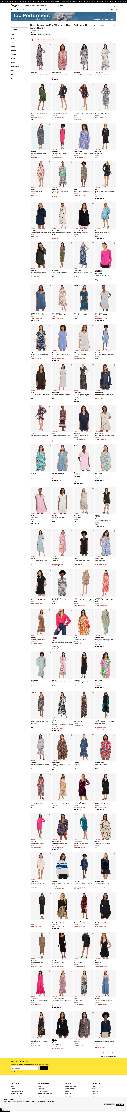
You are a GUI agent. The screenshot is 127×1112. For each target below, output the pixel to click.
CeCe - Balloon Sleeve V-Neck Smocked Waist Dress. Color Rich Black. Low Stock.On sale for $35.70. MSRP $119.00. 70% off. (84, 101)
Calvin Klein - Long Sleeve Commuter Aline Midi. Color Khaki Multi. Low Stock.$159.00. (41, 752)
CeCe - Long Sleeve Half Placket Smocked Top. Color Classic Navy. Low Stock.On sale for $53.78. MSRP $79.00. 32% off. (105, 1030)
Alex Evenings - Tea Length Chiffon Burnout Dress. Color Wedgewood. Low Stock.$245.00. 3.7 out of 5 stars (84, 261)
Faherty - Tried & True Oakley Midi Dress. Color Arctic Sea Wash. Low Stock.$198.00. (41, 548)
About (12, 1086)
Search (62, 5)
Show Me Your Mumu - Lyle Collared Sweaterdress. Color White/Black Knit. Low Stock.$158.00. (84, 220)
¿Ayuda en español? (43, 1091)
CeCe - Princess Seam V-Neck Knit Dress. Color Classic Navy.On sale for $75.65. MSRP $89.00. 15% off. (41, 342)
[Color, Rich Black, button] (56, 638)
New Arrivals (95, 1091)
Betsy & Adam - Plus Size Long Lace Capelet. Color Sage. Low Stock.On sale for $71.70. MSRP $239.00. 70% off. (41, 670)
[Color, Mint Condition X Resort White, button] (79, 473)
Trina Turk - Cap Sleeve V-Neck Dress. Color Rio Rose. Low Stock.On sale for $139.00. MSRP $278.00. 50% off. (62, 140)
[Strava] (19, 1077)
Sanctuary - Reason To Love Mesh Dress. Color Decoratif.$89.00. (62, 261)
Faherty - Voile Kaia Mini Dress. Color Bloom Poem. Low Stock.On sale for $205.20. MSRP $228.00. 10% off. (41, 180)
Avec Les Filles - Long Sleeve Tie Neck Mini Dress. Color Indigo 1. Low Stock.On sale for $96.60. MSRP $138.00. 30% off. (105, 382)
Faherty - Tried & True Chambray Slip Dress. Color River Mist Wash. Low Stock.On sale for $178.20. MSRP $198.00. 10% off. (105, 989)
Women (48, 34)
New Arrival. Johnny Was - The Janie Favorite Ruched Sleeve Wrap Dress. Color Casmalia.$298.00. (41, 711)
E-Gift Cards (68, 1096)
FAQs (39, 1086)
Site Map (67, 1091)
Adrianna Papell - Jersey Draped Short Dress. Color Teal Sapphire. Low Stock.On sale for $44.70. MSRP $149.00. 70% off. (84, 831)
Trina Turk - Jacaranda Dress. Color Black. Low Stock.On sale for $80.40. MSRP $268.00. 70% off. (84, 949)
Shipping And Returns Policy (45, 1093)
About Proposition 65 (43, 1096)
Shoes (93, 1096)
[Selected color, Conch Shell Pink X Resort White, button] (75, 473)
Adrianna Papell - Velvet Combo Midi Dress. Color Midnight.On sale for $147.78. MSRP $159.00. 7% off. (105, 871)
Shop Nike (97, 19)
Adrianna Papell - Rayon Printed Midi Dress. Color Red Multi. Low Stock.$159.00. (41, 791)
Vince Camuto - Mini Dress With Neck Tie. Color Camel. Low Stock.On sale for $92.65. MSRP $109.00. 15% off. (41, 871)
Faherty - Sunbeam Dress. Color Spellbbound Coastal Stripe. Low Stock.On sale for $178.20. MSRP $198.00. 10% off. (84, 989)
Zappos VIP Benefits (16, 1096)
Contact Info (41, 1088)
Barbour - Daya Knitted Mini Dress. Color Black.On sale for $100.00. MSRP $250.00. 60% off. (105, 910)
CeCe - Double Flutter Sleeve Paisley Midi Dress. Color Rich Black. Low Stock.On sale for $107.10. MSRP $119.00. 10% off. (62, 423)
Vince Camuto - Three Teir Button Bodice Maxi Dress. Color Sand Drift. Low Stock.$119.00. (62, 791)
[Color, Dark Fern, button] (99, 516)
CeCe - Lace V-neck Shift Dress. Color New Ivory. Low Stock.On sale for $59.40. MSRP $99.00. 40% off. (84, 342)
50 (112, 1053)
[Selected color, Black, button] (96, 516)
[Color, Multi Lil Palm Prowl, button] (101, 271)
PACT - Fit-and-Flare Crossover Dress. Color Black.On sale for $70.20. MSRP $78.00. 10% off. (84, 548)
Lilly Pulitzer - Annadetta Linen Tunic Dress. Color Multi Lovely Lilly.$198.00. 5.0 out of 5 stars (105, 464)
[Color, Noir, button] (99, 271)
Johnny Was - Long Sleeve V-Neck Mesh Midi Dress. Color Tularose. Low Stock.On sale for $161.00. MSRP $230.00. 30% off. (41, 62)
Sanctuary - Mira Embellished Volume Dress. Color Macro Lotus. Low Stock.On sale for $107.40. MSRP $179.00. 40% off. (41, 1030)
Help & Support (112, 10)
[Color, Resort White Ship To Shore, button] (77, 473)
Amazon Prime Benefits (17, 1093)
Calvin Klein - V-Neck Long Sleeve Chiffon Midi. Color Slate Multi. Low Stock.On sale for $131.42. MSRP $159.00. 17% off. (84, 62)
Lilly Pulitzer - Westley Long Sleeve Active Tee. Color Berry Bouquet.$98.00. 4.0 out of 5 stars (105, 261)
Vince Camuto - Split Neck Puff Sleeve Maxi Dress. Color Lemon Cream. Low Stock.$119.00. (62, 382)
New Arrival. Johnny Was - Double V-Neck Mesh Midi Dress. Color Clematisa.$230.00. (84, 302)
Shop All (112, 19)
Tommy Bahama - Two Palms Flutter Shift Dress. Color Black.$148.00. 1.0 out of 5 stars (105, 507)
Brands (94, 1086)
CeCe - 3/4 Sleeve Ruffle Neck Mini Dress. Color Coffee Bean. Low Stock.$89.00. (41, 382)
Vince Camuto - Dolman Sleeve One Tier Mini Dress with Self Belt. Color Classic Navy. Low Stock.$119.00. (62, 752)
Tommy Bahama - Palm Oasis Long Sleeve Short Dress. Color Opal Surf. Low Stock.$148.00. (62, 587)
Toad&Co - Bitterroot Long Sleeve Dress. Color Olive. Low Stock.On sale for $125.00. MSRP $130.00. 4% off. (41, 261)
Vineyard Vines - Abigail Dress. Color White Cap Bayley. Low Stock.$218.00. (84, 507)
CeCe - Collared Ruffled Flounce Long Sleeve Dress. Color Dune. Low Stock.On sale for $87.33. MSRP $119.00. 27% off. (84, 587)
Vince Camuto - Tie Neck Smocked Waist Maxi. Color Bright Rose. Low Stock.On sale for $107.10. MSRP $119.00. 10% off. (41, 989)
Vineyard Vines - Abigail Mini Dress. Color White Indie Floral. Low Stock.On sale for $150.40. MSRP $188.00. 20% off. (105, 548)
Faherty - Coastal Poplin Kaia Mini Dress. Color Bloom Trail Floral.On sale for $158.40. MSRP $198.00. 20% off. (84, 180)
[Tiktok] (15, 1077)
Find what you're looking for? (108, 1056)
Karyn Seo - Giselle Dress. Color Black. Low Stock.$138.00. (105, 140)
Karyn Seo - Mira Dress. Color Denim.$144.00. (84, 752)
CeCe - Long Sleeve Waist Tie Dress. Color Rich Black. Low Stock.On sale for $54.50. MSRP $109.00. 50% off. (62, 101)
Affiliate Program (69, 1088)
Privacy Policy (51, 1101)
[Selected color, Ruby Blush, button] (53, 638)
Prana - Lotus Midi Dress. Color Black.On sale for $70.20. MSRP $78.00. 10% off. (41, 910)
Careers (13, 1088)
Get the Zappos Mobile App (18, 1091)
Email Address (16, 1068)
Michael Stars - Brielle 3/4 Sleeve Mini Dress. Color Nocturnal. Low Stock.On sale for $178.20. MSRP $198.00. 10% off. (84, 423)
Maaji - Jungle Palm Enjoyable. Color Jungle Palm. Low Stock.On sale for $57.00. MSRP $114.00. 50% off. (84, 629)
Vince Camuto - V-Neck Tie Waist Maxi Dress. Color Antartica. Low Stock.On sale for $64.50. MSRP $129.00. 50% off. (105, 101)
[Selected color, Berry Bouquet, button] (96, 271)
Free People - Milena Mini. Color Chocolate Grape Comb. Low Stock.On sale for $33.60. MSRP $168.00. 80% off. (84, 1030)
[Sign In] (111, 5)
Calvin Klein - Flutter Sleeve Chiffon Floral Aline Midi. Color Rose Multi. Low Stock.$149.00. (62, 670)
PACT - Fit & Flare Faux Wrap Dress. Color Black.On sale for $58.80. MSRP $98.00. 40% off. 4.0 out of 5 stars (105, 791)
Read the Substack (71, 1)
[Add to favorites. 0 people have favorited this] (50, 45)
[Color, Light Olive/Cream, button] (53, 720)
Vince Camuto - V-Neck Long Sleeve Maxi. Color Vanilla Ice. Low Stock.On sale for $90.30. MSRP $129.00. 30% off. (105, 62)
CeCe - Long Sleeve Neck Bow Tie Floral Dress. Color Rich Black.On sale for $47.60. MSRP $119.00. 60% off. (41, 423)
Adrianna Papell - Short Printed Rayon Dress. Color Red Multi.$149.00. (105, 752)
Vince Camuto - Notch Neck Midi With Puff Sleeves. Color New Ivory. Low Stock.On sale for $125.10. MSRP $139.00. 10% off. (62, 302)
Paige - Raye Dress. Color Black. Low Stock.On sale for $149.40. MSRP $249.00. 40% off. (105, 949)
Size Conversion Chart (71, 1086)
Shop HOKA (104, 19)
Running (94, 1093)
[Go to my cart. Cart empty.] (114, 5)
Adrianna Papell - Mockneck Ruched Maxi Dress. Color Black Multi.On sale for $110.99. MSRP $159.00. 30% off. (84, 910)
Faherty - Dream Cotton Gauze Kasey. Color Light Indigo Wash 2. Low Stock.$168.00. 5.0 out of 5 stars (105, 220)
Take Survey (68, 1093)
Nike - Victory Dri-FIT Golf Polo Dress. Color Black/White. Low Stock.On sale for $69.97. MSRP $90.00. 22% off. (41, 587)
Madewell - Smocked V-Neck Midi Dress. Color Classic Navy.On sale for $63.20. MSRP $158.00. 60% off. (41, 140)
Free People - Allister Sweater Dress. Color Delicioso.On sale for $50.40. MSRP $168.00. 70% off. (62, 949)
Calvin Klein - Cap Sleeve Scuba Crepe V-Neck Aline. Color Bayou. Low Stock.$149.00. (105, 342)
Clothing (40, 34)
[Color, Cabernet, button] (56, 1040)
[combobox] (39, 5)
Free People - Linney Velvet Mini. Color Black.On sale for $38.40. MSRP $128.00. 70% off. (62, 1030)
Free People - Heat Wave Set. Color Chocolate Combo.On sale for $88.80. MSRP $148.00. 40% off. (84, 711)
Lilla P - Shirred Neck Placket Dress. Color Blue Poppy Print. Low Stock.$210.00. (105, 831)
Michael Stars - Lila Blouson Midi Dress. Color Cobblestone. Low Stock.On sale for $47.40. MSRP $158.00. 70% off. (41, 949)
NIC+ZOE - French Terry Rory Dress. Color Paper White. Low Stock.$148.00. (62, 507)
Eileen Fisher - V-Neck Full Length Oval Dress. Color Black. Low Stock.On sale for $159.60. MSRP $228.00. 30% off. (84, 670)
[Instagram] (11, 1077)
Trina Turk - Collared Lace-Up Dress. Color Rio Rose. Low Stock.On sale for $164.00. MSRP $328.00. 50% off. (41, 831)
